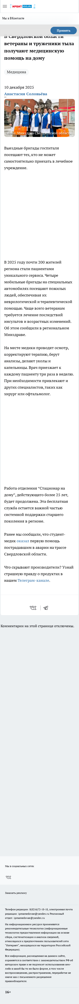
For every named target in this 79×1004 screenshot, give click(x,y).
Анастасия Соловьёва (25, 93)
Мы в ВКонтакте (13, 18)
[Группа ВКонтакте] (8, 877)
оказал (23, 540)
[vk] (33, 608)
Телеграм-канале (33, 580)
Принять (63, 30)
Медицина (16, 71)
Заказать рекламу (16, 892)
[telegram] (47, 608)
